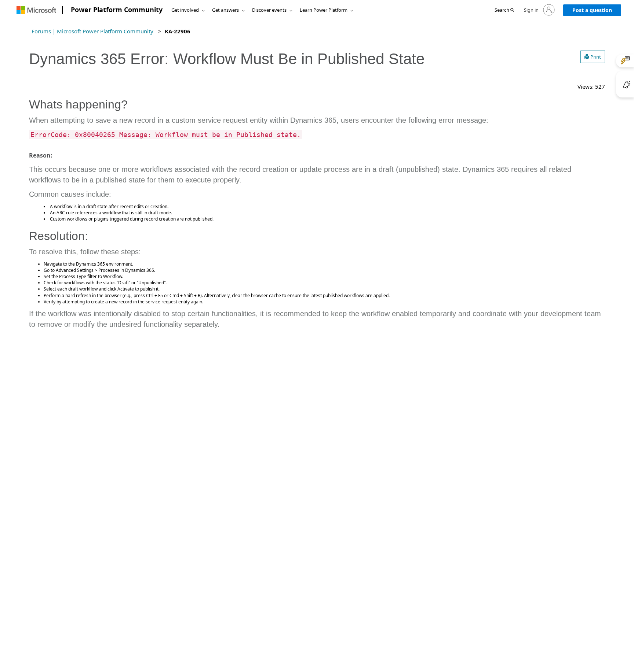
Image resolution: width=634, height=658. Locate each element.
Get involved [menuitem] (185, 10)
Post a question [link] (592, 10)
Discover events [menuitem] (269, 10)
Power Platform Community (117, 9)
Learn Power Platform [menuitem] (323, 10)
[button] (504, 10)
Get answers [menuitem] (225, 10)
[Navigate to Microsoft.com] (36, 10)
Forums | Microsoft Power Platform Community (92, 31)
